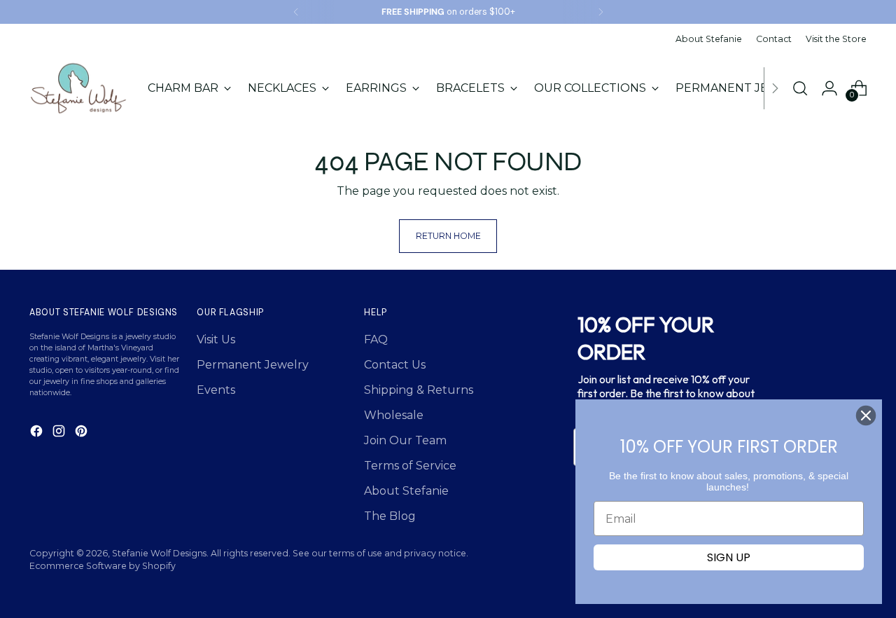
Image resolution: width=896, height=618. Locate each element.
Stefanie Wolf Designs (159, 553)
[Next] (600, 12)
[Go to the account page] (830, 88)
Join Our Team (405, 440)
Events (216, 390)
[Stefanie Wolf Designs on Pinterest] (82, 433)
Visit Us (216, 339)
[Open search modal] (800, 88)
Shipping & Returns (418, 390)
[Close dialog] (865, 415)
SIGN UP (728, 557)
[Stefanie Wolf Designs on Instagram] (60, 433)
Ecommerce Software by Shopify (102, 566)
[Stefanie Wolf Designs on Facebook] (37, 433)
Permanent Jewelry (253, 364)
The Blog (390, 516)
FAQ (376, 339)
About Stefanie (406, 490)
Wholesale (394, 415)
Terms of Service (410, 465)
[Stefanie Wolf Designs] (78, 88)
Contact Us (395, 364)
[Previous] (296, 12)
